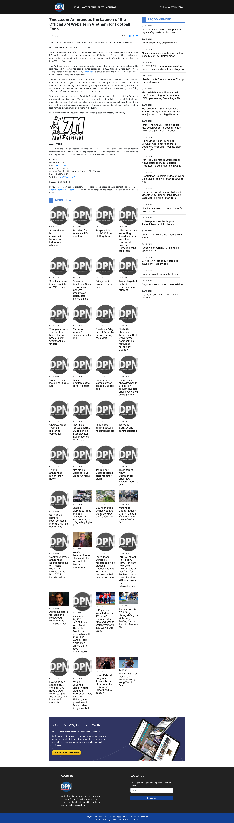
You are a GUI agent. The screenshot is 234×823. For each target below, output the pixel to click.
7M (106, 52)
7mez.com (89, 72)
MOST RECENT (89, 7)
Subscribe (151, 798)
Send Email (60, 165)
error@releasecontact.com (61, 189)
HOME (76, 7)
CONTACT (111, 7)
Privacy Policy (109, 819)
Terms (98, 819)
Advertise (123, 819)
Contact (134, 819)
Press (101, 7)
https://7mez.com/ (66, 177)
